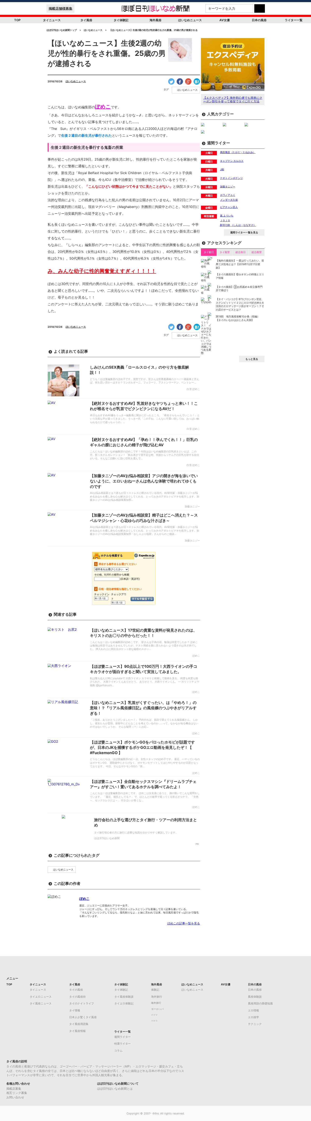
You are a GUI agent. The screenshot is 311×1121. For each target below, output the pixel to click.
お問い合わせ (15, 1097)
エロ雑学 (253, 1017)
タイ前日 (209, 252)
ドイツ (154, 1015)
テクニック (255, 1024)
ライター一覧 (294, 20)
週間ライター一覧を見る (244, 232)
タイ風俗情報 (77, 1031)
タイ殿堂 (225, 252)
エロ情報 (253, 1010)
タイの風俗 (76, 989)
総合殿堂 (257, 252)
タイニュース (52, 20)
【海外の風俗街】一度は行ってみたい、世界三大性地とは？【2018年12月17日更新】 (240, 264)
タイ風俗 (86, 20)
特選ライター (122, 1043)
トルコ (154, 1020)
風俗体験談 (255, 996)
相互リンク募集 (16, 1093)
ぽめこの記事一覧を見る (183, 923)
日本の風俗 (259, 20)
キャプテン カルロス (232, 161)
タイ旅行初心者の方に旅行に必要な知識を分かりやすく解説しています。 (136, 832)
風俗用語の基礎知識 (260, 1003)
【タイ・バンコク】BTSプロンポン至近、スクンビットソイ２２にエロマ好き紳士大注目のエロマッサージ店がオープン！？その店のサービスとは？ (240, 304)
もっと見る (251, 359)
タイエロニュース (41, 996)
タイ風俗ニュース (41, 1003)
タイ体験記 (121, 20)
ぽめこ (84, 899)
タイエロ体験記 (123, 1003)
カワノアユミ (227, 195)
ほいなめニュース (190, 20)
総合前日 (240, 252)
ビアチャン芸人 (229, 207)
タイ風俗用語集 (78, 1024)
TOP (17, 20)
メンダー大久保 (229, 199)
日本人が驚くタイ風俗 (83, 1017)
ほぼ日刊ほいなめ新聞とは (115, 1088)
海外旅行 (156, 996)
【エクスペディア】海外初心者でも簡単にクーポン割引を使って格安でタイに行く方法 (232, 99)
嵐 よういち (226, 215)
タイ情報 (74, 1010)
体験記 (155, 989)
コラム (118, 1050)
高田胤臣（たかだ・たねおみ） (238, 152)
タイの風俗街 (77, 996)
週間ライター (122, 1036)
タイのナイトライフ (81, 1003)
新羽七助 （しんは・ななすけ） (238, 225)
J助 (222, 169)
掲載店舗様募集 (60, 8)
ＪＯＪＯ (225, 220)
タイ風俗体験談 (123, 996)
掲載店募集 (13, 1088)
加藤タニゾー (227, 186)
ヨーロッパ (157, 1009)
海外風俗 (155, 20)
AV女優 (224, 20)
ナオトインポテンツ (231, 178)
